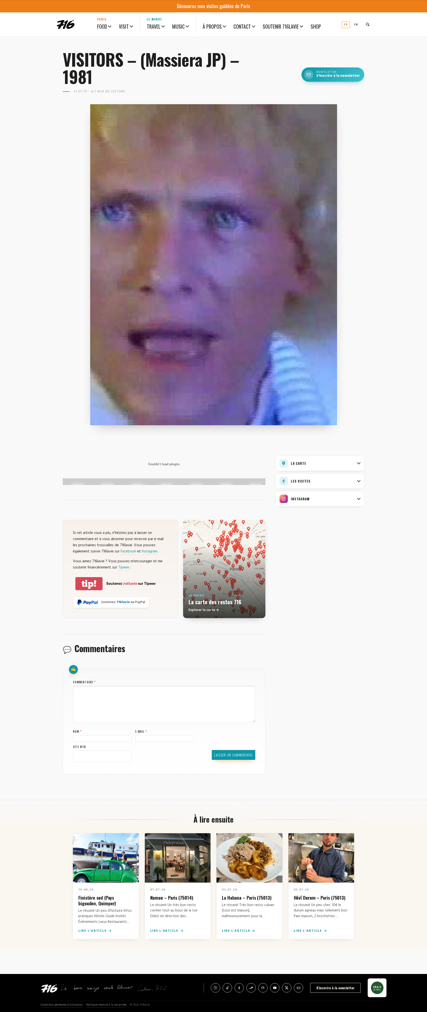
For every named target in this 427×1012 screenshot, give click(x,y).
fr (346, 24)
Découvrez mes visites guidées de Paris (213, 6)
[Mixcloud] (263, 987)
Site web (79, 747)
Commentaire (84, 682)
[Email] (298, 987)
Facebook (128, 551)
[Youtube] (274, 987)
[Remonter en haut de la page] (415, 981)
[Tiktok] (227, 987)
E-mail (141, 731)
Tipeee (123, 567)
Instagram (149, 551)
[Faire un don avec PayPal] (87, 602)
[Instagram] (215, 987)
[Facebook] (239, 987)
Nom (77, 731)
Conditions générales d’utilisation (62, 1005)
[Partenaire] (377, 987)
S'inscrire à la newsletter (335, 987)
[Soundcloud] (251, 987)
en (356, 24)
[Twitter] (286, 987)
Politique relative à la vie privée (106, 1005)
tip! (89, 583)
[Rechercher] (368, 24)
